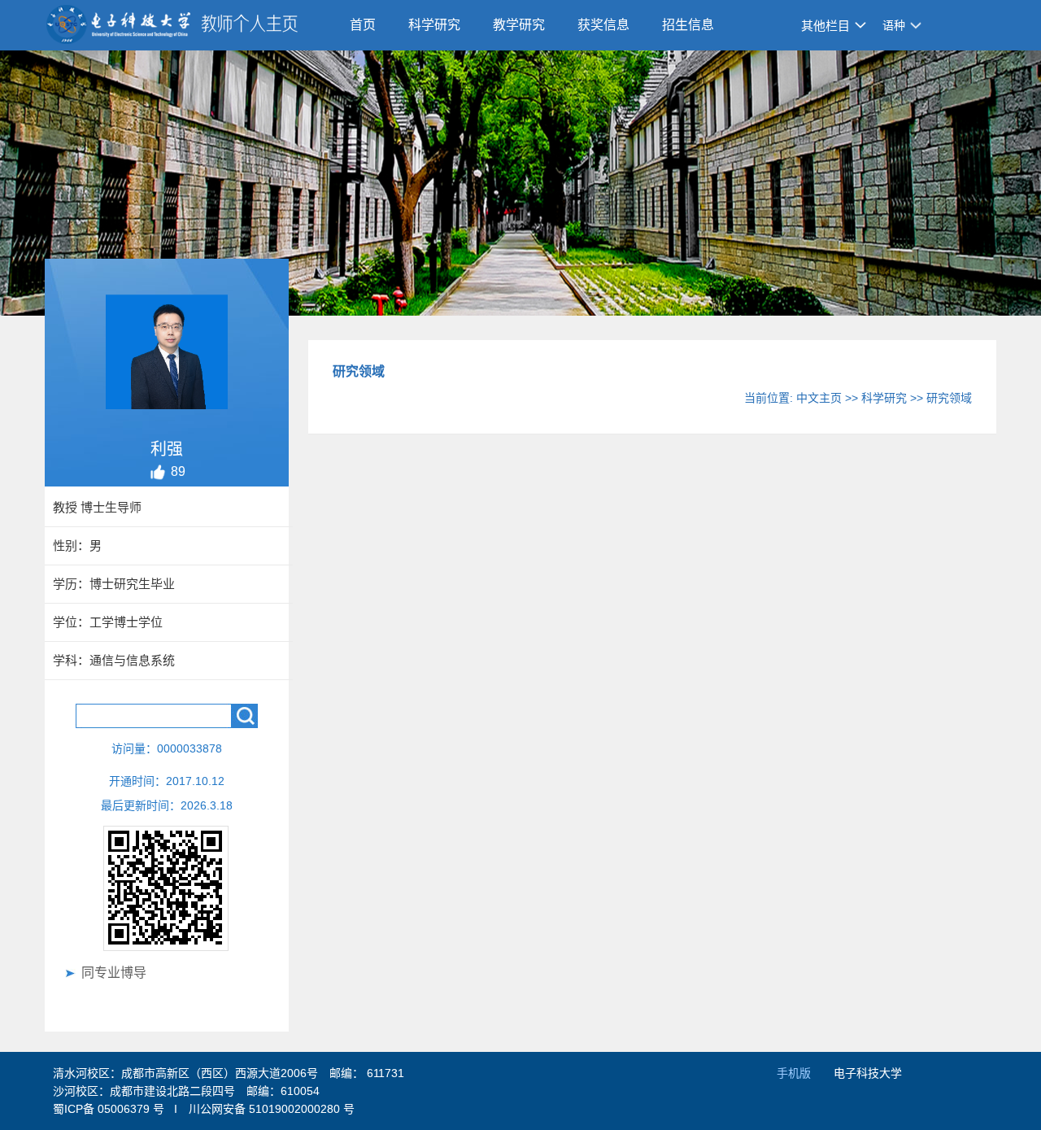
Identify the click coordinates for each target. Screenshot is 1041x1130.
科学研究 (434, 25)
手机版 (794, 1073)
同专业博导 (113, 972)
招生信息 (688, 25)
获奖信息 (603, 25)
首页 (363, 25)
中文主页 (819, 397)
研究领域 (949, 397)
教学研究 (519, 25)
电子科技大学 (868, 1073)
